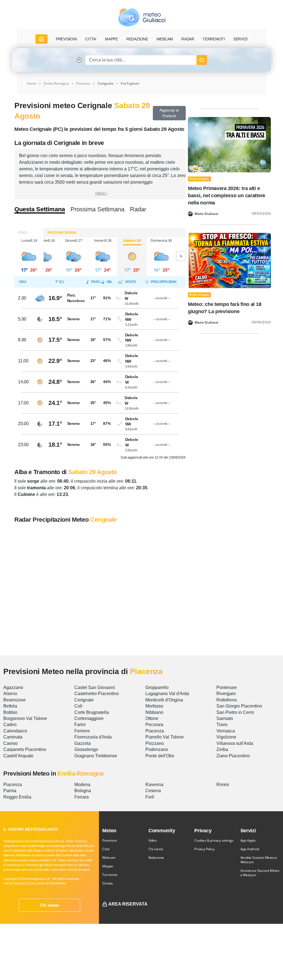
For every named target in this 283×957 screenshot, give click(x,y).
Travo (221, 724)
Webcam (164, 39)
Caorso (10, 743)
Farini (80, 724)
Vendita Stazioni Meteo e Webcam (258, 859)
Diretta (107, 883)
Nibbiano (154, 712)
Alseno (10, 693)
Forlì (149, 797)
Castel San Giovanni (94, 687)
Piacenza (83, 83)
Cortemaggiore (89, 718)
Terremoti (109, 874)
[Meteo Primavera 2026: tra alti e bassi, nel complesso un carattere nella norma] (229, 144)
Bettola (10, 706)
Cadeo (10, 724)
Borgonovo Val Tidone (25, 718)
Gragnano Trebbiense (95, 755)
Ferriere (82, 731)
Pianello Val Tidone (164, 737)
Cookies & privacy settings (213, 840)
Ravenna (154, 784)
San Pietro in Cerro (235, 712)
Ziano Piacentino (233, 755)
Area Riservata (128, 904)
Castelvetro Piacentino (96, 693)
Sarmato (224, 718)
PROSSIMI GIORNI (62, 233)
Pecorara (154, 724)
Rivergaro (226, 693)
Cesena (153, 790)
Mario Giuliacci (206, 214)
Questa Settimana (39, 209)
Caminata (12, 737)
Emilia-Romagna (56, 83)
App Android (249, 849)
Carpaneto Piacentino (24, 749)
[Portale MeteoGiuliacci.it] (141, 17)
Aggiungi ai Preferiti (169, 113)
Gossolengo (86, 749)
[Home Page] (41, 39)
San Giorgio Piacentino (239, 706)
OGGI (23, 233)
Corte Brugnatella (91, 712)
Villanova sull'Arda (234, 743)
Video (152, 840)
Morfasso (154, 706)
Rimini (222, 784)
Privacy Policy (204, 849)
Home (31, 83)
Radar (187, 39)
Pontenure (226, 687)
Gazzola (82, 743)
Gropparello (157, 687)
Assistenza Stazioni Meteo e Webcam (260, 872)
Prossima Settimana (97, 209)
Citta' (106, 849)
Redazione (156, 857)
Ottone (151, 718)
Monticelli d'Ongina (164, 700)
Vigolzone (226, 737)
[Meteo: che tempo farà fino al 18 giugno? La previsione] (229, 260)
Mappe (107, 866)
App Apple (248, 840)
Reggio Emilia (17, 797)
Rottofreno (226, 700)
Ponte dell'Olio (159, 755)
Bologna (82, 790)
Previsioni (109, 840)
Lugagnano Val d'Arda (167, 693)
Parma (9, 790)
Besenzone (14, 700)
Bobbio (10, 712)
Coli (78, 706)
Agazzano (13, 687)
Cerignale (84, 700)
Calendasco (15, 731)
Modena (82, 784)
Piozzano (154, 743)
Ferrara (81, 797)
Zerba (222, 749)
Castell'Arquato (18, 755)
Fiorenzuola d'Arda (93, 737)
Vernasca (225, 731)
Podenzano (156, 749)
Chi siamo (49, 905)
